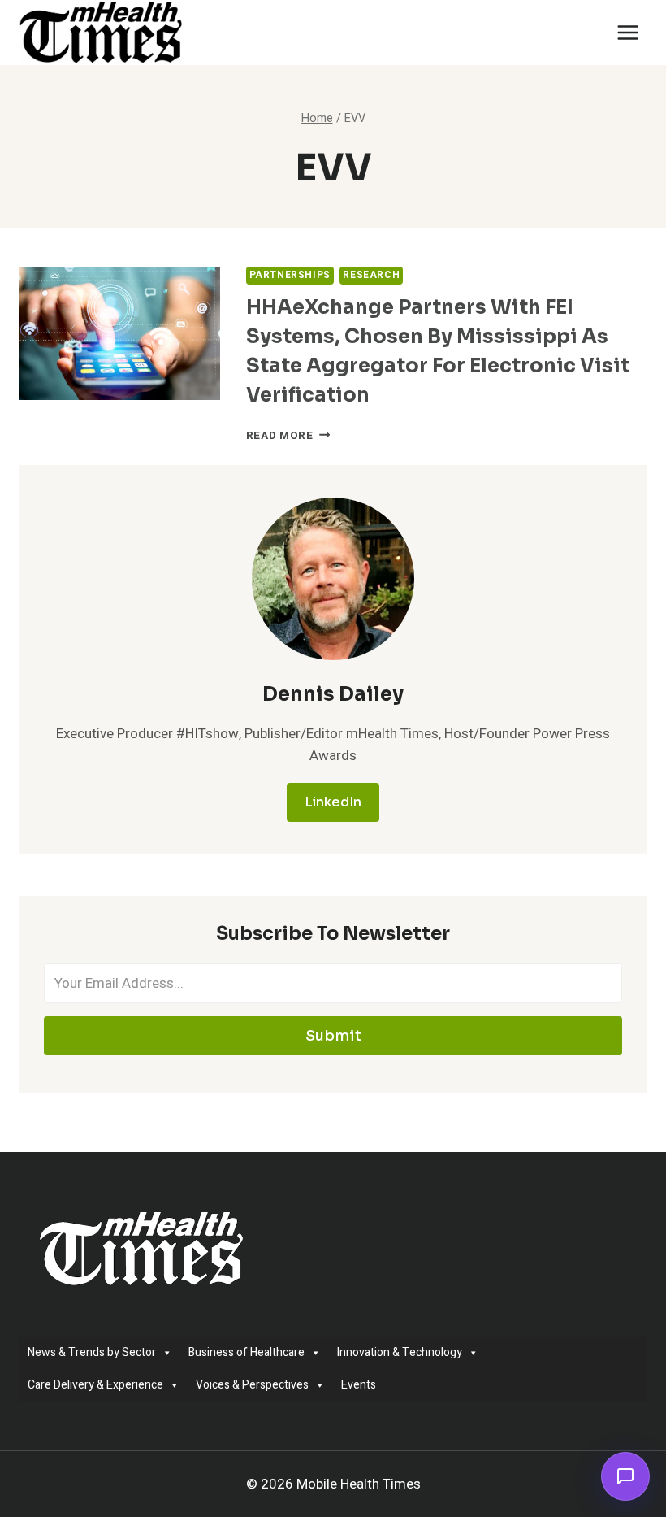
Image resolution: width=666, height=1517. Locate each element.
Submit (333, 1036)
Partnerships (290, 275)
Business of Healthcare (246, 1352)
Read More (288, 436)
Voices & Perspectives (252, 1384)
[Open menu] (627, 32)
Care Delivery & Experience (95, 1384)
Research (371, 275)
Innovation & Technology (399, 1352)
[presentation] (119, 333)
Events (358, 1384)
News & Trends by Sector (92, 1352)
